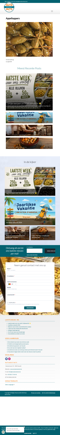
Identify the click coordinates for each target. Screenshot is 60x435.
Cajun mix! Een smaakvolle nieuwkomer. (17, 147)
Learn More (27, 433)
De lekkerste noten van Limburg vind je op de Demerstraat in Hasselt (25, 349)
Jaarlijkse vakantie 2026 (13, 121)
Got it (35, 433)
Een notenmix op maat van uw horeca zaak (18, 342)
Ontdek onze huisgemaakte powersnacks (18, 344)
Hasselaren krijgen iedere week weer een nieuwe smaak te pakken (24, 351)
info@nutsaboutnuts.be (15, 371)
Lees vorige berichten (32, 254)
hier (19, 430)
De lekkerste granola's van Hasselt (16, 346)
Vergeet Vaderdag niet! (14, 330)
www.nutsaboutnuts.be (16, 369)
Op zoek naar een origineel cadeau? (17, 347)
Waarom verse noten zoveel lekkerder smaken (19, 134)
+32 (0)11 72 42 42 (12, 374)
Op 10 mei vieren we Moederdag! (16, 332)
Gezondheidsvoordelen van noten (16, 333)
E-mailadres (30, 247)
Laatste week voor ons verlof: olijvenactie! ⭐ (24, 103)
